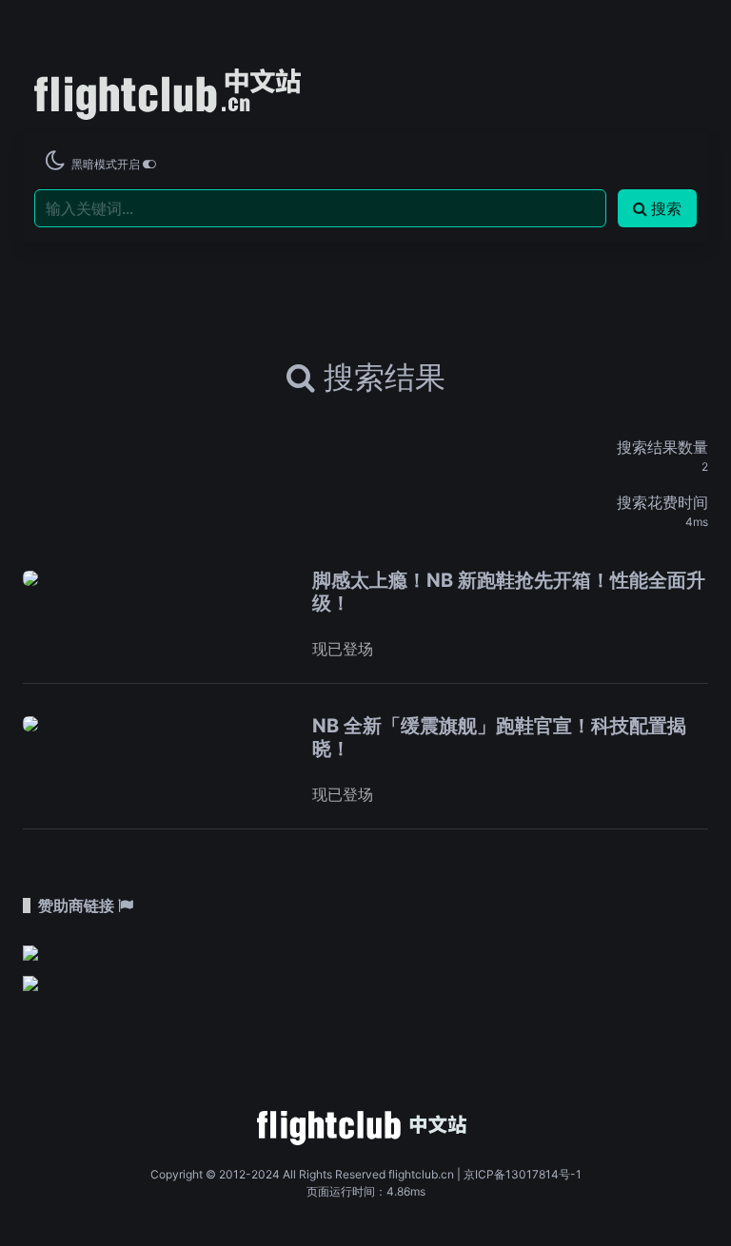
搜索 (666, 208)
